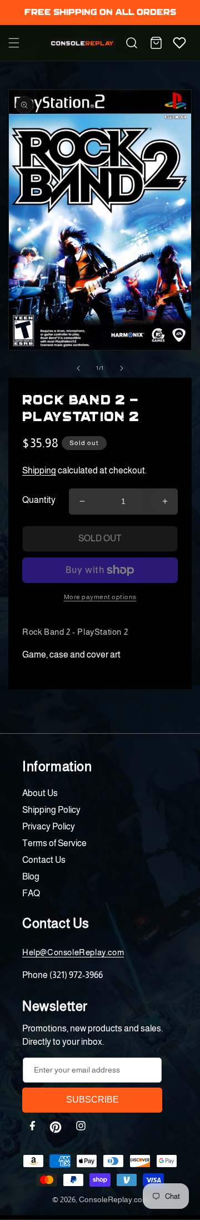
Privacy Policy (48, 826)
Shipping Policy (51, 809)
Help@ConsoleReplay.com (73, 952)
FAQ (31, 893)
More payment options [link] (100, 597)
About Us (40, 793)
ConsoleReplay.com (113, 1199)
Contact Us (44, 860)
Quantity (39, 500)
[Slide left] (78, 368)
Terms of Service (54, 843)
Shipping (39, 470)
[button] (14, 43)
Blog (30, 876)
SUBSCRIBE (92, 1099)
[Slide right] (121, 368)
